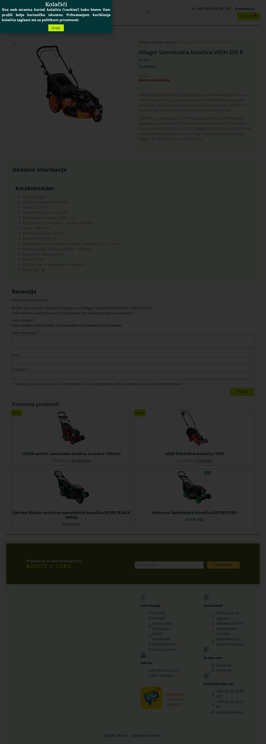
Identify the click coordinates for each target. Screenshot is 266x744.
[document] (133, 372)
